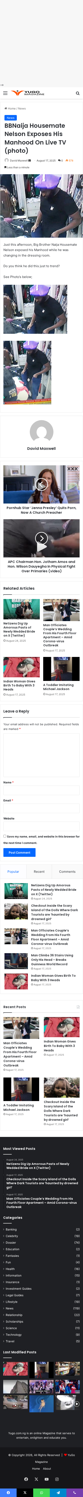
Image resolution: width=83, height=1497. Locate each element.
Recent (39, 872)
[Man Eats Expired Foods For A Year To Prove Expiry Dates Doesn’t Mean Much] (67, 1369)
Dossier (11, 1242)
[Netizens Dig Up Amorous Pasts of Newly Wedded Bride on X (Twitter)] (21, 609)
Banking (11, 1229)
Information (13, 1275)
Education (12, 1249)
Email (8, 800)
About (47, 1468)
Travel (10, 1341)
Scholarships (14, 1321)
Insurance (12, 1282)
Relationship (14, 1315)
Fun (8, 1262)
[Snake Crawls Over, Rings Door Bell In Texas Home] (67, 1402)
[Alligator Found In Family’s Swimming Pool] (41, 1403)
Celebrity (12, 1236)
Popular (13, 872)
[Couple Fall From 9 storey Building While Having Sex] (15, 1387)
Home (11, 108)
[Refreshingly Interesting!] (28, 93)
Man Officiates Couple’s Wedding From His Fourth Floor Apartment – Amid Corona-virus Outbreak (59, 635)
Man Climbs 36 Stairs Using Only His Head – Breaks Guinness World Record (52, 959)
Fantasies (12, 1255)
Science (11, 1328)
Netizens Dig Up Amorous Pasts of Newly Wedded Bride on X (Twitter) (19, 629)
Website (8, 818)
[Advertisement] (41, 41)
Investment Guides (18, 1288)
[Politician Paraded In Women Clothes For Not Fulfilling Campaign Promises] (67, 1387)
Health (10, 1269)
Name (8, 782)
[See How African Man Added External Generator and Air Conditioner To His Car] (15, 1402)
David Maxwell (19, 160)
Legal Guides (14, 1295)
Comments (67, 872)
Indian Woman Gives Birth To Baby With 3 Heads (19, 685)
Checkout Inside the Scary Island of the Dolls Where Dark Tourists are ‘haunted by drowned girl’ (54, 912)
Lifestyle (11, 1301)
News (22, 108)
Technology (14, 1334)
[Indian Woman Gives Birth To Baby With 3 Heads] (21, 667)
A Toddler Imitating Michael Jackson (58, 687)
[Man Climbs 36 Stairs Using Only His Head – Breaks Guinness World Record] (16, 961)
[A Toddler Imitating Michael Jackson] (61, 669)
